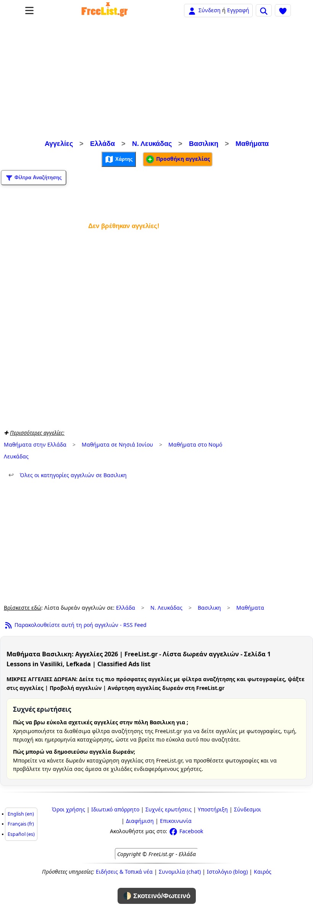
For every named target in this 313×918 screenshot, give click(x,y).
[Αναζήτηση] (264, 10)
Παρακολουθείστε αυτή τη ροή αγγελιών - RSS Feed (80, 624)
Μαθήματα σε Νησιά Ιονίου (117, 444)
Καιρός (262, 871)
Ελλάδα (102, 143)
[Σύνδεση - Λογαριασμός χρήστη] (192, 10)
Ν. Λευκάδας (152, 143)
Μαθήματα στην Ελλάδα (35, 444)
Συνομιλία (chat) (180, 871)
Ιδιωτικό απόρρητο (115, 809)
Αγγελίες (59, 143)
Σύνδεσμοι (247, 809)
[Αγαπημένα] (283, 10)
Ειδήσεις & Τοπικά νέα (124, 871)
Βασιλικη (203, 143)
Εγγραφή (238, 10)
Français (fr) (21, 824)
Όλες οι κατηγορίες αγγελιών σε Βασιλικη (67, 475)
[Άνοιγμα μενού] (29, 10)
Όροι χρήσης (68, 809)
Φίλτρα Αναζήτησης (37, 177)
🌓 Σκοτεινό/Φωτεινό (156, 896)
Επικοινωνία (176, 820)
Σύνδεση (209, 10)
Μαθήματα (252, 143)
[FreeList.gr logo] (104, 10)
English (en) (21, 814)
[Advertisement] (156, 79)
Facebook (190, 831)
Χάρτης (123, 159)
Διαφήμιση (140, 820)
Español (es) (21, 834)
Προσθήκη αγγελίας (182, 158)
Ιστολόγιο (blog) (227, 871)
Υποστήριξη (213, 809)
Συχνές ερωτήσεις (168, 809)
